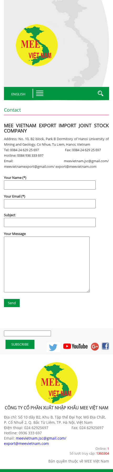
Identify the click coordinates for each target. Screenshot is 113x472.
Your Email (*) (14, 196)
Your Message (15, 233)
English (18, 94)
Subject (10, 215)
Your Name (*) (15, 177)
